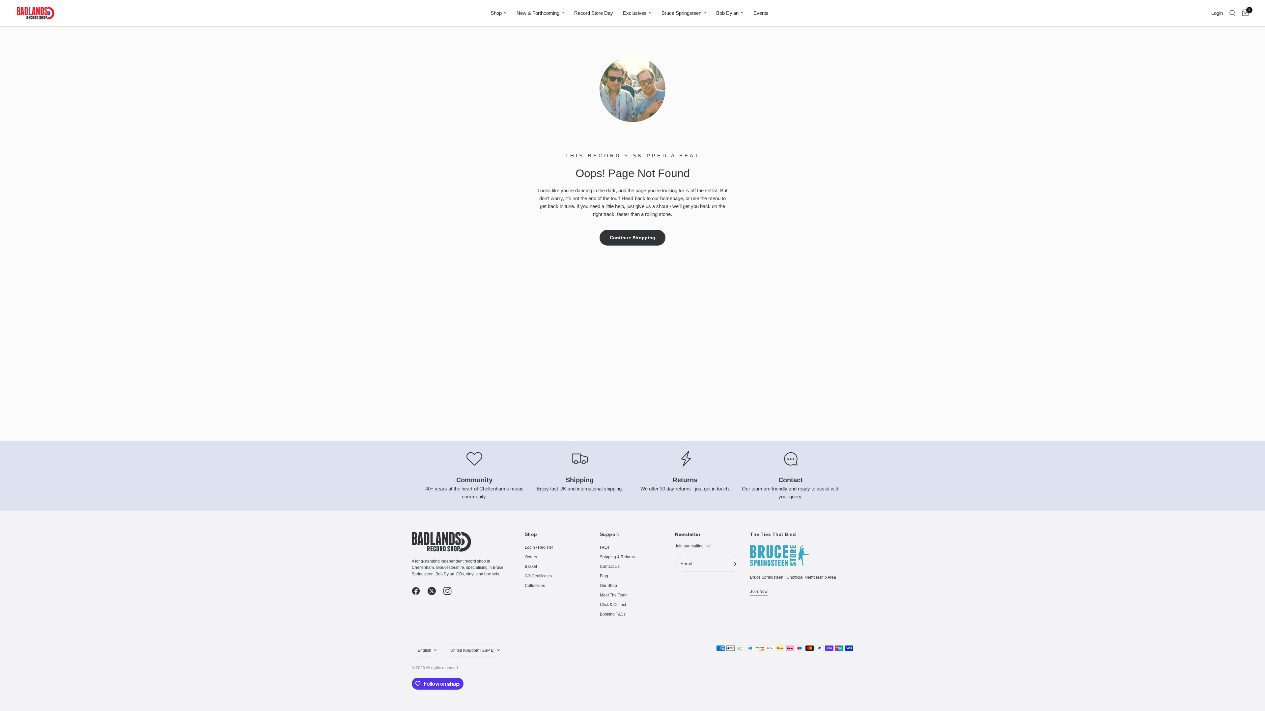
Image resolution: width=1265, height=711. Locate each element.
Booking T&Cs (613, 614)
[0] (1244, 13)
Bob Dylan (727, 13)
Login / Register (539, 547)
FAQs (604, 547)
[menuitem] (499, 13)
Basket (531, 566)
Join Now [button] (759, 591)
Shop (496, 13)
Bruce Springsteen (681, 13)
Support (609, 534)
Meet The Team (614, 595)
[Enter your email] (733, 564)
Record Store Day (593, 13)
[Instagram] (450, 591)
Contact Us (610, 566)
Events (761, 13)
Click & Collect (613, 604)
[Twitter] (435, 591)
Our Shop (608, 585)
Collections (535, 585)
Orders (531, 557)
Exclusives (635, 13)
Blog (604, 576)
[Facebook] (419, 591)
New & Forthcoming (538, 13)
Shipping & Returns (617, 557)
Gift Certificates (538, 576)
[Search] (1232, 13)
